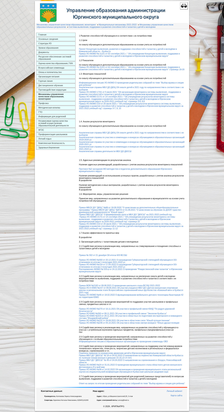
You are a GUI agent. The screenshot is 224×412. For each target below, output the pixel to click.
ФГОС (41, 130)
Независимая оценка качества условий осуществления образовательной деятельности (53, 123)
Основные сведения (48, 39)
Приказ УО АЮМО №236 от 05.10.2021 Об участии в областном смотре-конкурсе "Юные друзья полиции (129, 323)
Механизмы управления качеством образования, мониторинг (51, 96)
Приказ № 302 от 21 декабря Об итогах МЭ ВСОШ (103, 255)
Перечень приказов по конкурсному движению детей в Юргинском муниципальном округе (122, 353)
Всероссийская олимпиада (51, 68)
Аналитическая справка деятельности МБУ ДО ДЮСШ (105, 151)
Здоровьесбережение (49, 147)
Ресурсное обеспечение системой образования (54, 58)
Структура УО (44, 43)
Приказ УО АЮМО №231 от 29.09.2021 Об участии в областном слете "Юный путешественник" (124, 320)
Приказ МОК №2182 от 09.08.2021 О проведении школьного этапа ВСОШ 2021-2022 (119, 285)
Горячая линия (45, 81)
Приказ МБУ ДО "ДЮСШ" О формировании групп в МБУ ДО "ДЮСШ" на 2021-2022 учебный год (125, 214)
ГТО (40, 112)
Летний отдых (44, 139)
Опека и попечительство (50, 72)
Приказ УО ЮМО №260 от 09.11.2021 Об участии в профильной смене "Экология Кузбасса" (123, 313)
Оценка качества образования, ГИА (55, 63)
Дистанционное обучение (50, 85)
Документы (43, 52)
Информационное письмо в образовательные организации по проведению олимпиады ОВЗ (123, 341)
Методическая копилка (49, 108)
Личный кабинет (174, 391)
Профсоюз (43, 103)
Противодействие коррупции (52, 90)
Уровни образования (48, 48)
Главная (42, 35)
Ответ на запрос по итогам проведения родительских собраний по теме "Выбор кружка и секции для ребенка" (132, 383)
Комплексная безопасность (51, 143)
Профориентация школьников (52, 134)
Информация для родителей (52, 116)
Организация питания (48, 77)
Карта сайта (176, 395)
